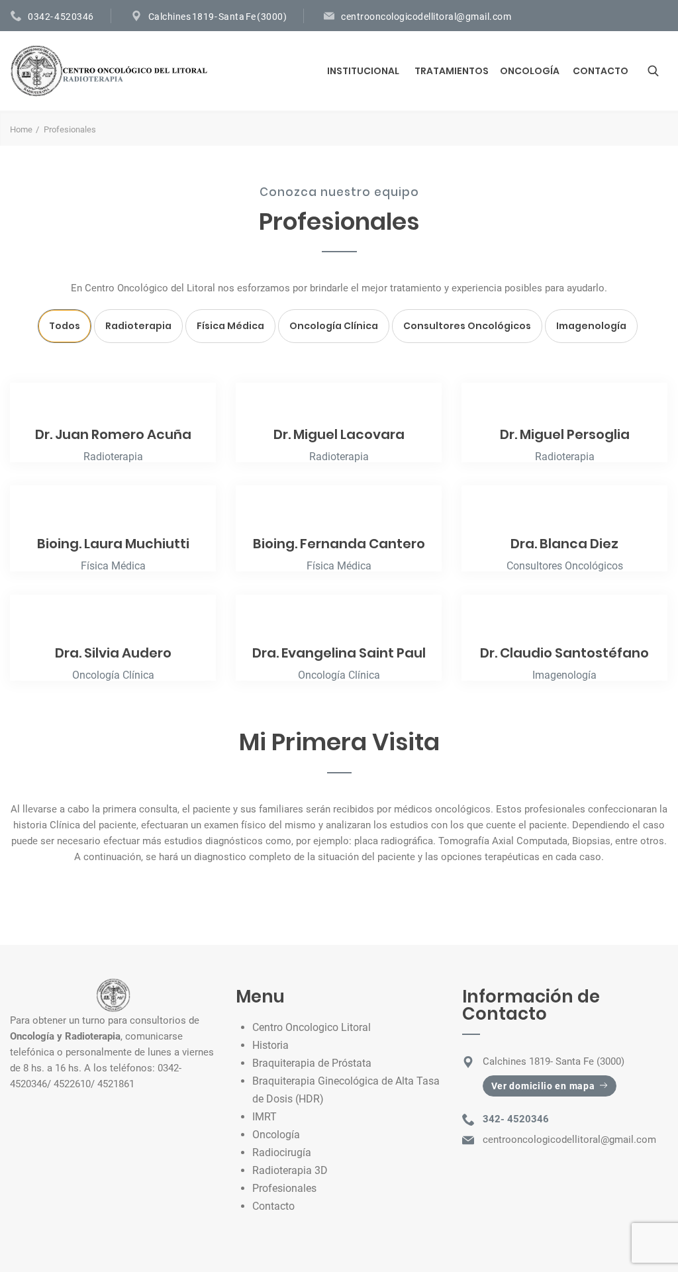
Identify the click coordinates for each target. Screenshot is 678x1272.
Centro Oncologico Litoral (311, 1027)
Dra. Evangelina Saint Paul (339, 653)
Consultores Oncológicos (467, 325)
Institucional (363, 70)
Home (21, 129)
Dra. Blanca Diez (564, 543)
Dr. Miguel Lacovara (339, 434)
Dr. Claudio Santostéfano (564, 653)
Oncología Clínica (333, 325)
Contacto (600, 70)
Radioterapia (138, 325)
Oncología (529, 70)
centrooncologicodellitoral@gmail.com (426, 16)
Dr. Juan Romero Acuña (113, 434)
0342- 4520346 (61, 16)
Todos (64, 325)
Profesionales (284, 1188)
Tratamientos (451, 70)
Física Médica (230, 325)
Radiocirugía (281, 1152)
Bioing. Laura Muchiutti (113, 543)
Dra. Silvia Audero (113, 653)
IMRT (264, 1116)
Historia (270, 1045)
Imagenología (591, 325)
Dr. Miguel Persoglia (565, 434)
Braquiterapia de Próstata (311, 1063)
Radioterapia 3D (290, 1170)
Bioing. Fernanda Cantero (339, 543)
